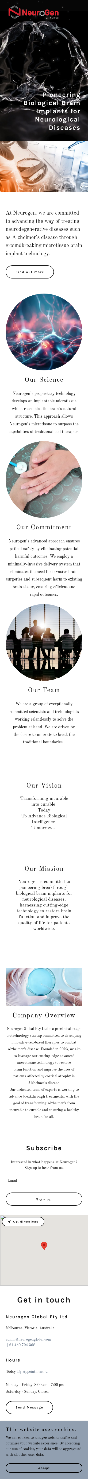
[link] (34, 6)
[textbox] (44, 1181)
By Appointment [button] (30, 1372)
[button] (46, 1372)
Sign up (44, 1199)
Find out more (29, 272)
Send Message (29, 1407)
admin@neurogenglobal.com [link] (28, 1340)
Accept (44, 1467)
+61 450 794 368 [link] (20, 1345)
